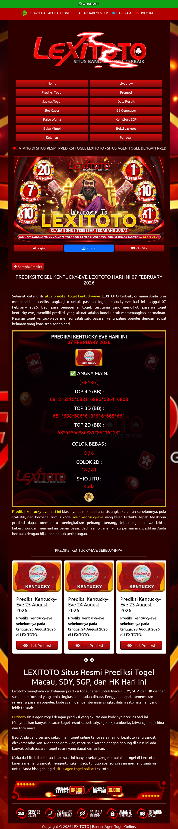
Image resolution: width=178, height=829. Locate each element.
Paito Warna (52, 119)
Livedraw (126, 83)
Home (52, 83)
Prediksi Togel (52, 92)
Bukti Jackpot (126, 128)
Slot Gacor (51, 110)
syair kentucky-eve (87, 516)
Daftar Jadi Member (92, 13)
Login (40, 248)
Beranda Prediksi (29, 266)
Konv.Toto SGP (126, 119)
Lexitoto (19, 716)
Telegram (123, 13)
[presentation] (86, 660)
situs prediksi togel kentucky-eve (72, 296)
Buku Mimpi (52, 128)
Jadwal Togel (51, 101)
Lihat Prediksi (39, 645)
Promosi (126, 92)
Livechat (146, 13)
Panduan (126, 137)
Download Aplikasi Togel (51, 13)
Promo (91, 248)
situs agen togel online (75, 768)
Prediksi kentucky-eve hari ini (36, 511)
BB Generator (126, 110)
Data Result (126, 101)
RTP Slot (141, 248)
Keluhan (52, 137)
